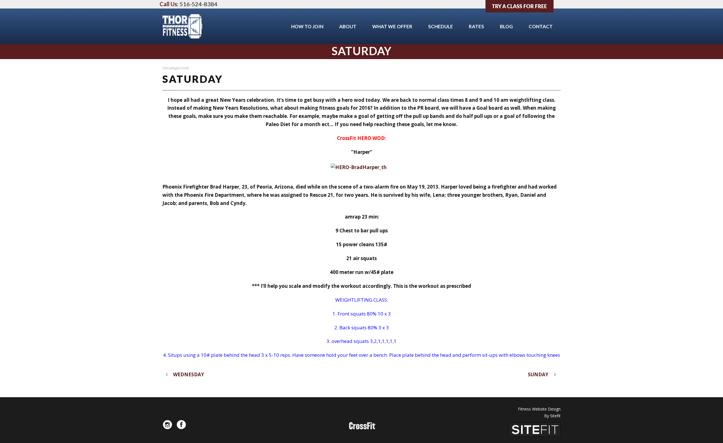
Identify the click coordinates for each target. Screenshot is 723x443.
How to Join (307, 26)
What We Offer (392, 26)
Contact (541, 26)
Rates (476, 26)
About (347, 26)
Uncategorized (175, 67)
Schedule (440, 26)
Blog (506, 26)
